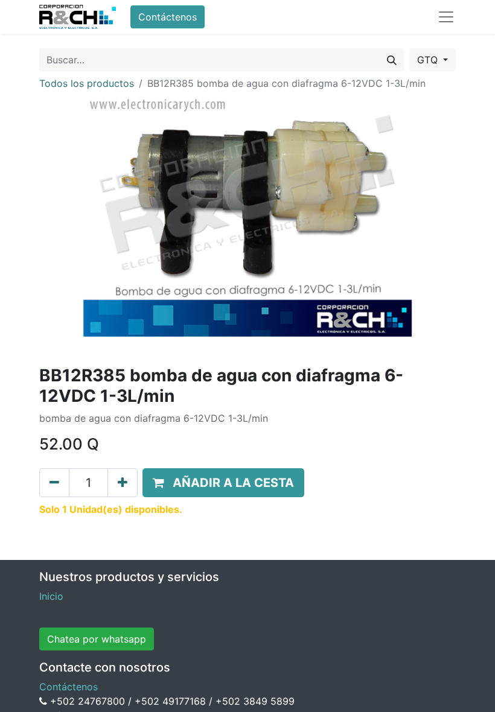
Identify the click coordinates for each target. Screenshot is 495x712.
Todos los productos (86, 83)
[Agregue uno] (122, 482)
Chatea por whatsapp (96, 639)
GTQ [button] (429, 60)
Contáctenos (167, 17)
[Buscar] (391, 59)
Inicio (51, 596)
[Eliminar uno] (54, 482)
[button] (223, 482)
